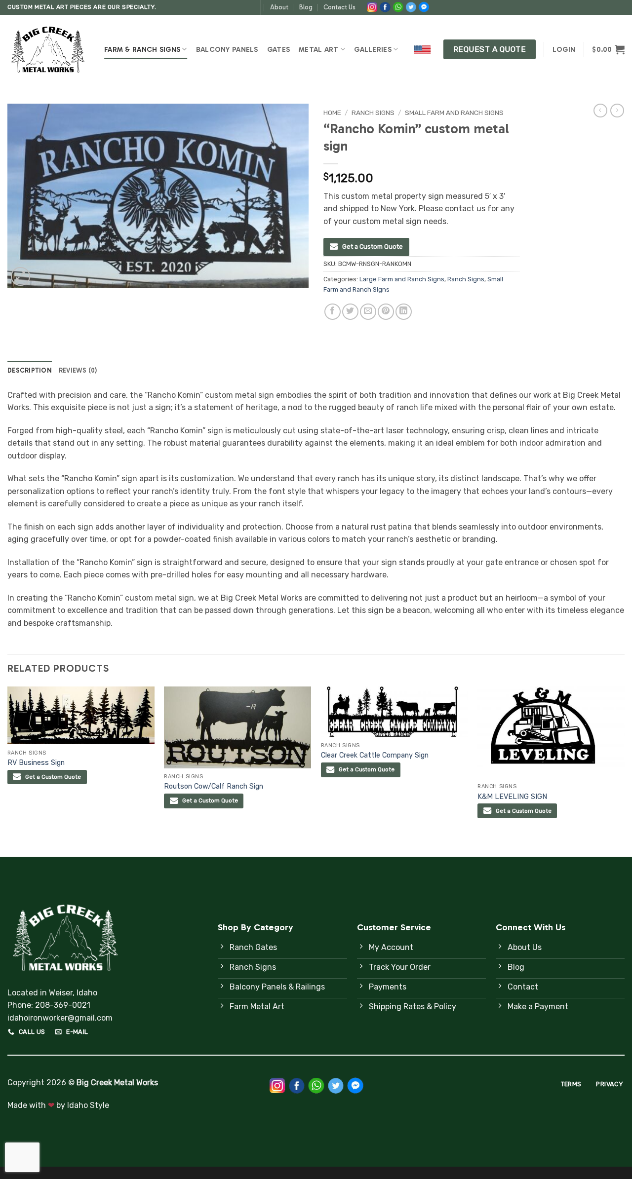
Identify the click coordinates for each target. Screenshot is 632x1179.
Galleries (373, 49)
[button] (564, 49)
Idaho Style (88, 1105)
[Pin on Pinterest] (386, 312)
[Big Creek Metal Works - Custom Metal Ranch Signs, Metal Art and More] (48, 49)
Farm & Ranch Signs (142, 49)
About (279, 7)
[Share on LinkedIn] (403, 312)
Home (332, 112)
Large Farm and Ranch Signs (401, 279)
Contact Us (339, 7)
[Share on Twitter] (350, 312)
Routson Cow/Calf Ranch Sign (213, 786)
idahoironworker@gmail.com (60, 1018)
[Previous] (7, 770)
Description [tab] (29, 370)
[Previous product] (617, 110)
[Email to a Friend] (368, 312)
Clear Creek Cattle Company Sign (375, 755)
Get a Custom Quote (372, 246)
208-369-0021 (62, 1005)
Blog (306, 7)
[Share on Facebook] (332, 312)
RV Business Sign (36, 763)
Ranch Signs (373, 112)
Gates (278, 49)
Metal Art (319, 49)
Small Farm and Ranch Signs (454, 112)
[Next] (624, 770)
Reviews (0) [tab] (78, 370)
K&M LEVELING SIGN (512, 797)
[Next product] (600, 110)
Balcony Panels (227, 49)
